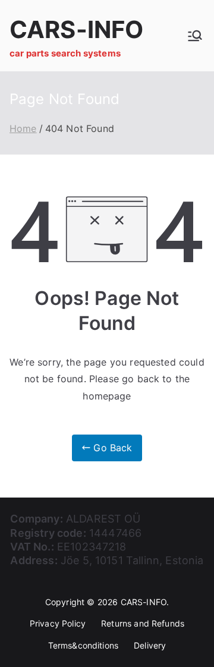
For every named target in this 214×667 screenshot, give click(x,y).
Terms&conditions (83, 645)
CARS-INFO (76, 29)
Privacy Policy (58, 623)
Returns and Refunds (142, 623)
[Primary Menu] (194, 35)
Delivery (150, 645)
